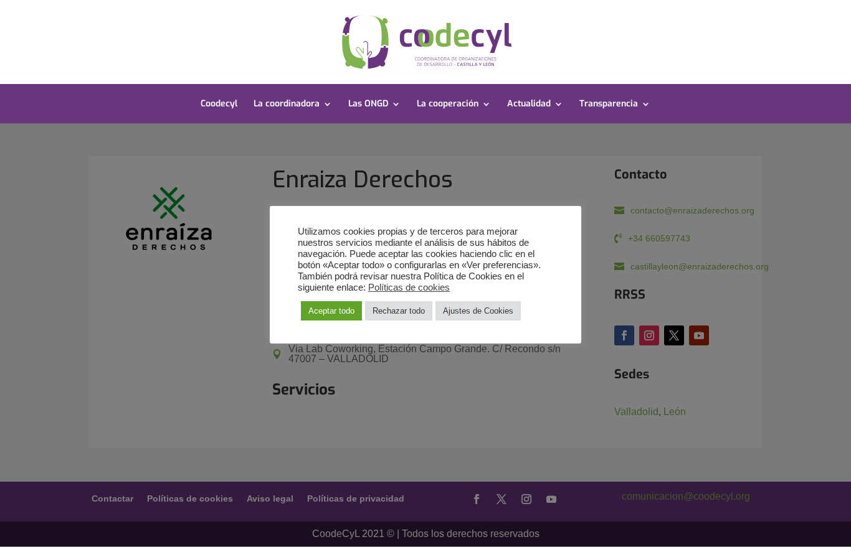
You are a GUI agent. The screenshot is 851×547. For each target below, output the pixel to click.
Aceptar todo (331, 311)
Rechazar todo (399, 311)
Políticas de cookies (409, 287)
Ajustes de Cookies (478, 311)
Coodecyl (219, 105)
